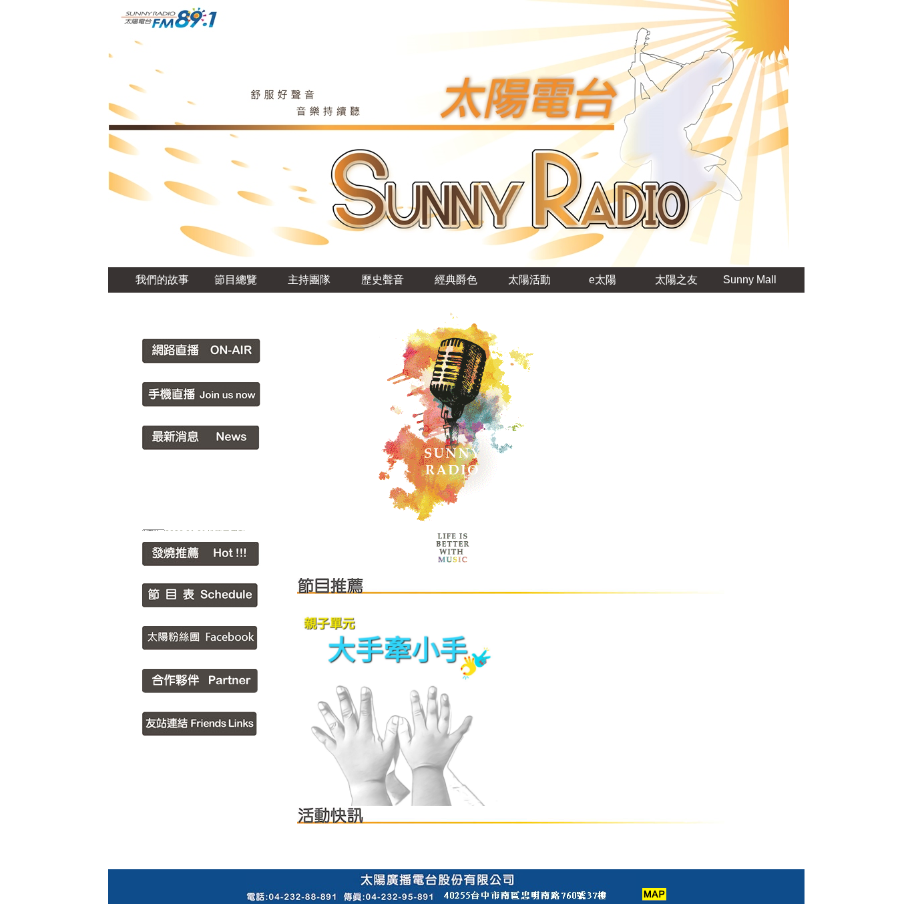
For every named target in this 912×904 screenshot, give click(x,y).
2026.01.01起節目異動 (205, 528)
